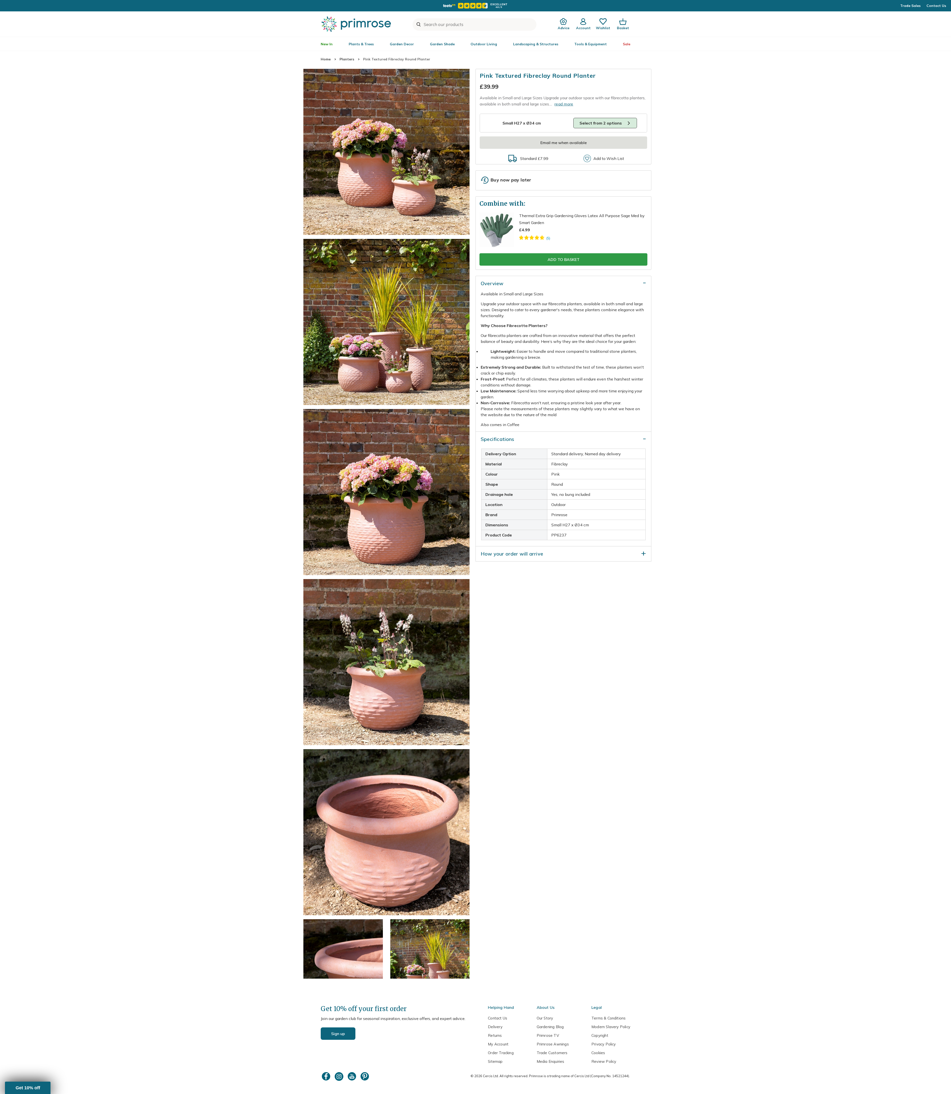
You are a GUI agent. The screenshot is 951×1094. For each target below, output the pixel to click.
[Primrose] (357, 24)
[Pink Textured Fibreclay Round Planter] (386, 152)
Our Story (545, 1018)
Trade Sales (910, 5)
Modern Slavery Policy (610, 1026)
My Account (498, 1044)
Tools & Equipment (590, 44)
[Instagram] (339, 1076)
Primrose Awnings (553, 1044)
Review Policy (603, 1061)
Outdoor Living (484, 44)
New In (327, 44)
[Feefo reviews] (475, 5)
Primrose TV (548, 1035)
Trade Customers (552, 1052)
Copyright (599, 1035)
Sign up (338, 1033)
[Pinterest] (365, 1076)
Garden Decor (402, 44)
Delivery (495, 1026)
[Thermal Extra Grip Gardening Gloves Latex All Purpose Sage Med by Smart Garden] (534, 238)
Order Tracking (501, 1052)
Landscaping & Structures (535, 44)
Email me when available (563, 142)
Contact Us (936, 5)
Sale (626, 44)
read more (564, 104)
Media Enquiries (550, 1061)
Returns (495, 1035)
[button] (28, 1088)
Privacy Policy (603, 1044)
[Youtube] (352, 1076)
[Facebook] (327, 1076)
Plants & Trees (361, 44)
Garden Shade (442, 44)
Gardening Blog (550, 1026)
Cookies (598, 1052)
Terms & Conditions (608, 1018)
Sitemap (495, 1061)
